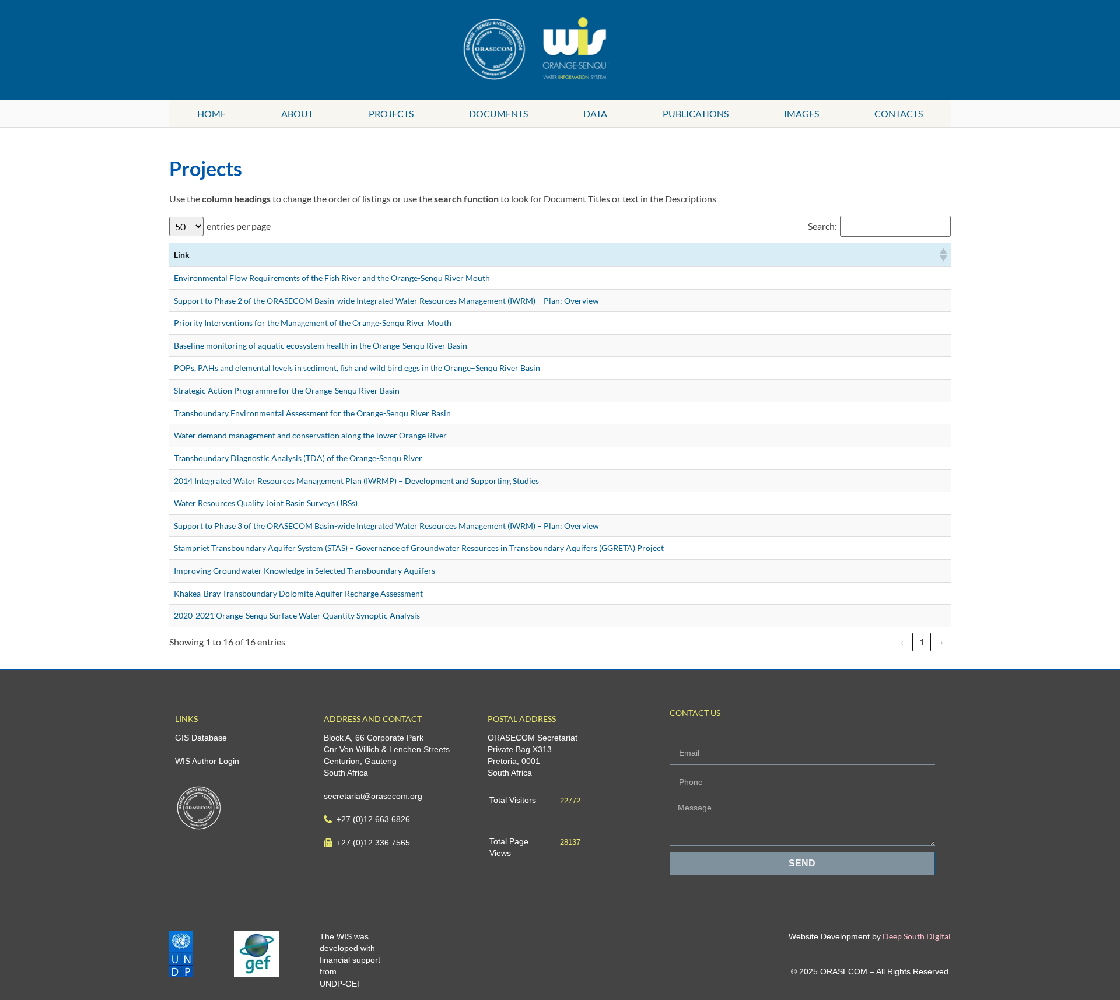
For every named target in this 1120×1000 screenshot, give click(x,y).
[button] (942, 255)
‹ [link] (902, 641)
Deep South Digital (916, 936)
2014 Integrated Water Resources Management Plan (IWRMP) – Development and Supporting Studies (356, 481)
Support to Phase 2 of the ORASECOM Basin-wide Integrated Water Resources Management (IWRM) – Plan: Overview (386, 301)
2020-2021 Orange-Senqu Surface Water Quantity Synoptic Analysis (297, 615)
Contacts (898, 113)
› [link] (941, 641)
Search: (822, 226)
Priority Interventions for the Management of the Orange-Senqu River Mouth (313, 323)
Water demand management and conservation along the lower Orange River (310, 435)
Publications (696, 113)
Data (595, 113)
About (297, 113)
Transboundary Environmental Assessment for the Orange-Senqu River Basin (312, 413)
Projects (391, 113)
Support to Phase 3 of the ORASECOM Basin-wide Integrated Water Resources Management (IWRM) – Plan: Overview (386, 526)
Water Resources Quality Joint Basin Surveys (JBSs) (266, 503)
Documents (498, 113)
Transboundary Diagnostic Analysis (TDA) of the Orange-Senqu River (298, 458)
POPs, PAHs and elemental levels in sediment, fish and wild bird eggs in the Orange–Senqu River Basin (357, 368)
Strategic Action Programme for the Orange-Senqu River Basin (287, 390)
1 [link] (922, 641)
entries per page (238, 226)
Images (801, 113)
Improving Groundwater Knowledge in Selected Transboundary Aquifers (304, 571)
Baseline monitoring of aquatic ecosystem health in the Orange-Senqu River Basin (320, 345)
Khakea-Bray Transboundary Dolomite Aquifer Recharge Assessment (298, 593)
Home (211, 113)
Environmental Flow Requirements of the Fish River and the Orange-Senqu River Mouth (332, 278)
